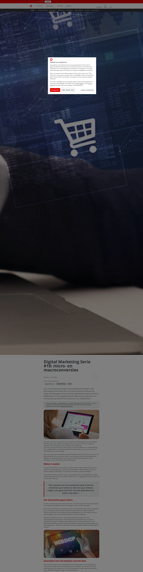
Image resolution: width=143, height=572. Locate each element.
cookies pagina (79, 83)
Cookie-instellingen (87, 90)
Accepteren (55, 90)
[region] (72, 75)
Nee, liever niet (68, 90)
